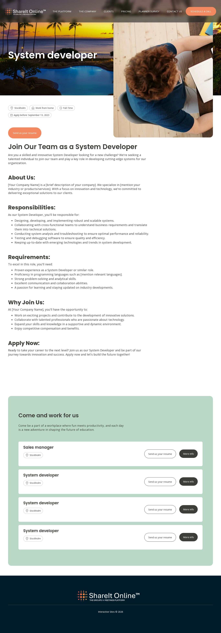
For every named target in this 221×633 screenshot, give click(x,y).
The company (87, 11)
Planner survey (149, 11)
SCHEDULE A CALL (201, 11)
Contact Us (174, 11)
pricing (126, 11)
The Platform (62, 11)
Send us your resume (25, 133)
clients (109, 11)
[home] (27, 11)
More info (188, 453)
